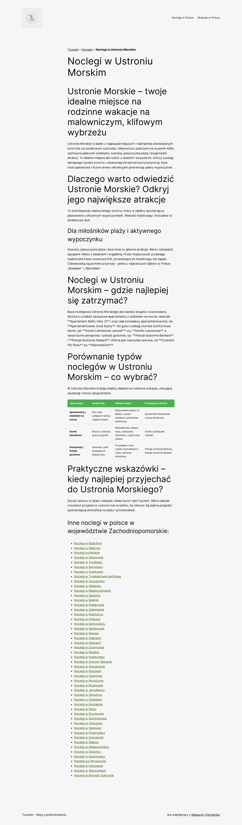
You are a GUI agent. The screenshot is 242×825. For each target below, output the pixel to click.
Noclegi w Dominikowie (90, 718)
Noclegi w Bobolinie (88, 543)
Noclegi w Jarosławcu (89, 690)
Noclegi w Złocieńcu (88, 695)
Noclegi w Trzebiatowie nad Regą (97, 576)
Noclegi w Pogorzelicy (89, 733)
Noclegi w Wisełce (86, 652)
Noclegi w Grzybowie (89, 713)
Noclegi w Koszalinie (88, 704)
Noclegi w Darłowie (87, 728)
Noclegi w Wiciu (85, 709)
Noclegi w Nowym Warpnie (93, 661)
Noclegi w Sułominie (88, 676)
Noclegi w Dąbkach (87, 638)
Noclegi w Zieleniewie (89, 609)
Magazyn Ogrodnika (205, 814)
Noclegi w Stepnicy (87, 751)
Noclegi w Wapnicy (87, 548)
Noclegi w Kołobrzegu (89, 657)
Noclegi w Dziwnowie (89, 647)
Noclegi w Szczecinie (89, 737)
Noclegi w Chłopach (88, 699)
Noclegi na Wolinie (87, 552)
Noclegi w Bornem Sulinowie (94, 775)
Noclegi (87, 49)
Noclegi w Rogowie (87, 671)
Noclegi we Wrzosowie (90, 761)
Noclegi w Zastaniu (87, 595)
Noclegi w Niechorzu (88, 614)
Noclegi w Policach (87, 619)
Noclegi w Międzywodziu (91, 747)
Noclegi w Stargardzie (89, 666)
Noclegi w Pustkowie (88, 572)
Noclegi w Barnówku (88, 567)
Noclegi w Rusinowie (88, 685)
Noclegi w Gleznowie (88, 557)
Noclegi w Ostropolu (88, 723)
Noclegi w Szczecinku (89, 581)
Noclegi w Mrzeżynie (88, 680)
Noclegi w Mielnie (86, 600)
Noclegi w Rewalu (86, 633)
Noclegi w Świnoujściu (89, 623)
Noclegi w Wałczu (86, 742)
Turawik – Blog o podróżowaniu (44, 814)
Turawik (73, 49)
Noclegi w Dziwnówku (89, 756)
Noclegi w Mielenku (87, 586)
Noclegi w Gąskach (87, 643)
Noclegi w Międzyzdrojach (92, 590)
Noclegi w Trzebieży (88, 562)
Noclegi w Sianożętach (90, 770)
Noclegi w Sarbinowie (89, 628)
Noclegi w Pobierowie (89, 605)
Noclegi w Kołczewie (88, 766)
